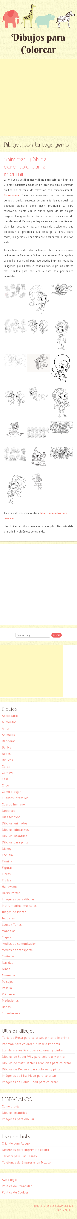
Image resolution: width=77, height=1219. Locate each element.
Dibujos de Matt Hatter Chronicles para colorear (36, 1063)
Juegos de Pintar (14, 912)
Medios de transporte (17, 950)
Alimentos (9, 722)
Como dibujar (11, 792)
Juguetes (8, 918)
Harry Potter (11, 893)
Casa (5, 779)
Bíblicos (7, 760)
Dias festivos (11, 817)
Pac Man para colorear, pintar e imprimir (31, 1044)
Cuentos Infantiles (15, 798)
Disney (6, 849)
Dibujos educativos (15, 830)
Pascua (7, 988)
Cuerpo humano (13, 804)
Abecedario (10, 716)
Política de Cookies (15, 1192)
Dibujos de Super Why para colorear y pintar (34, 1057)
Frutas (6, 880)
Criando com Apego (16, 1143)
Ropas (6, 1007)
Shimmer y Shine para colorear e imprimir (25, 166)
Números (8, 975)
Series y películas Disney (19, 1156)
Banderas (9, 741)
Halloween (9, 887)
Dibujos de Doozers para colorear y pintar (32, 1069)
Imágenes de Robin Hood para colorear (30, 1082)
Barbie (6, 747)
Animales (8, 735)
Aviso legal (9, 1180)
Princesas (9, 994)
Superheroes (11, 1013)
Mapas (6, 937)
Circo (5, 785)
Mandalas (9, 931)
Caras (6, 766)
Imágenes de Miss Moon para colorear (29, 1076)
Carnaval (8, 773)
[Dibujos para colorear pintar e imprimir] (38, 16)
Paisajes (7, 982)
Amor (6, 728)
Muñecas (8, 956)
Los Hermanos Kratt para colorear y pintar (32, 1050)
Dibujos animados (14, 823)
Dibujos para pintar (16, 842)
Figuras (7, 868)
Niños (6, 969)
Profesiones (10, 1001)
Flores (6, 874)
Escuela (7, 855)
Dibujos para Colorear (38, 43)
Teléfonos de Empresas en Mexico (26, 1162)
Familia (7, 861)
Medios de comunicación (19, 944)
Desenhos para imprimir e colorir (25, 1150)
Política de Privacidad (17, 1186)
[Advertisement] (38, 97)
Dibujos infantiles (14, 836)
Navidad (8, 963)
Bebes (6, 754)
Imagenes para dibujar (18, 899)
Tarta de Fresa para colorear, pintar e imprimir (36, 1038)
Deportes (8, 811)
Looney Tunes (12, 925)
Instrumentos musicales (19, 906)
